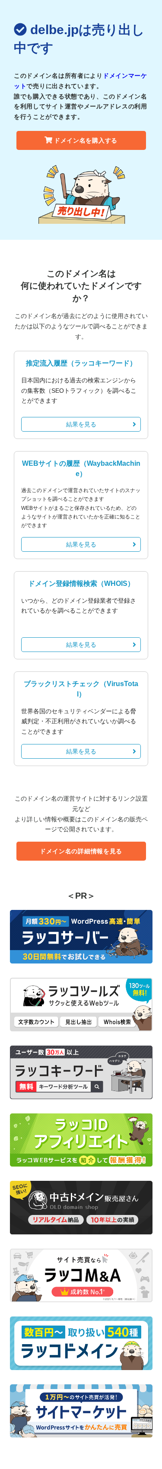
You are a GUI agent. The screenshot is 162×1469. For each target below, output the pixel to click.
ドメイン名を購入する (86, 140)
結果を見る (81, 424)
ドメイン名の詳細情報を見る (81, 851)
